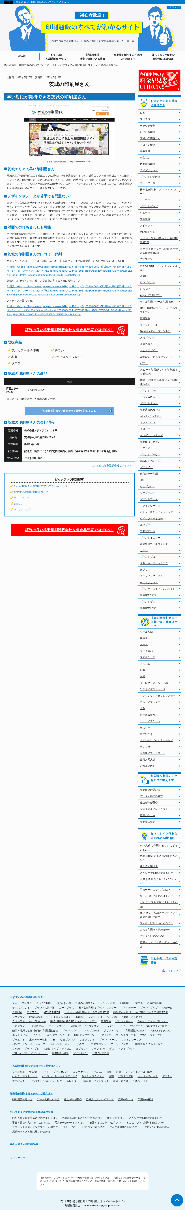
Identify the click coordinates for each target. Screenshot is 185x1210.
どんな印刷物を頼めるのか (155, 929)
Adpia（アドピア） (151, 295)
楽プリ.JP (145, 569)
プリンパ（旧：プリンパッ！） (157, 588)
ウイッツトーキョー (151, 518)
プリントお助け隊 (150, 176)
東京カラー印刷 (149, 473)
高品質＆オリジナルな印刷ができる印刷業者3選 (159, 250)
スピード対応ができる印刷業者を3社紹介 (159, 371)
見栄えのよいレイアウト (154, 808)
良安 (142, 112)
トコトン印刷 (147, 144)
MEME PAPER (148, 231)
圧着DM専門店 (148, 607)
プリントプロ (147, 556)
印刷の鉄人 (146, 344)
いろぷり (145, 288)
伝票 (142, 670)
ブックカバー (147, 650)
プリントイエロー (150, 537)
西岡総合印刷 (147, 163)
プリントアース (149, 499)
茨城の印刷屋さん (150, 138)
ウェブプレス (147, 486)
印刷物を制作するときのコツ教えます (128, 56)
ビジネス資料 (147, 714)
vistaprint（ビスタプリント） (156, 356)
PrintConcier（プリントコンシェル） (159, 267)
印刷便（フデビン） (151, 441)
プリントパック (149, 390)
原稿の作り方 (147, 815)
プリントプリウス (150, 454)
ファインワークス (150, 505)
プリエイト (146, 467)
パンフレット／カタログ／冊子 (157, 695)
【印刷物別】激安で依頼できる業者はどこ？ (164, 622)
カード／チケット (150, 721)
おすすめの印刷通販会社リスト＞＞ (111, 465)
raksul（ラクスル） (151, 416)
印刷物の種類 (147, 821)
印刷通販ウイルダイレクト (155, 543)
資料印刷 (145, 318)
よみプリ (145, 524)
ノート (144, 644)
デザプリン (146, 259)
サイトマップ (173, 970)
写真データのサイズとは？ (155, 889)
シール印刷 (146, 631)
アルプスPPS (147, 396)
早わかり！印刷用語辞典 (164, 960)
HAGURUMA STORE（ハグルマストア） (159, 310)
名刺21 (18, 503)
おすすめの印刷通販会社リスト (57, 56)
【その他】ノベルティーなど (156, 740)
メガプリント (147, 337)
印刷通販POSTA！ (150, 409)
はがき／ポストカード (152, 689)
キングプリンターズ (151, 435)
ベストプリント (149, 582)
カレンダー (146, 746)
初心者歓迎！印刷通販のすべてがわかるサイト (42, 2)
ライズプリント (149, 170)
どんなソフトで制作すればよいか (159, 904)
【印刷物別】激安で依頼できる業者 (92, 56)
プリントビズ (22, 509)
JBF (142, 480)
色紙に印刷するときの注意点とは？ (159, 857)
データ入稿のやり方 (151, 796)
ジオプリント (147, 492)
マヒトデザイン (149, 350)
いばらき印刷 (147, 131)
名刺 (142, 708)
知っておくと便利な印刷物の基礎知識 (163, 56)
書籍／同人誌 (147, 759)
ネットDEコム (148, 422)
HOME (21, 56)
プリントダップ (149, 206)
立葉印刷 (145, 219)
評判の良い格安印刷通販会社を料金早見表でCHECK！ (69, 330)
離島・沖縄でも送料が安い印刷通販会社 (159, 382)
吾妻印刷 (145, 151)
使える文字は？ (149, 866)
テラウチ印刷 (147, 125)
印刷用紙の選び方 (150, 789)
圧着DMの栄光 (148, 595)
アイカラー (146, 199)
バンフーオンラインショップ (156, 511)
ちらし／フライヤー (151, 702)
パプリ (144, 363)
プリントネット (149, 403)
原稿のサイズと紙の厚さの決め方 (159, 944)
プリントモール (149, 324)
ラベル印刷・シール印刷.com (156, 301)
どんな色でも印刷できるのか (156, 872)
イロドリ (145, 428)
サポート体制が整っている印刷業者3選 (159, 240)
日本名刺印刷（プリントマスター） (159, 191)
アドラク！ (146, 225)
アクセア (145, 448)
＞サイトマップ (173, 7)
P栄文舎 (144, 157)
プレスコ (145, 119)
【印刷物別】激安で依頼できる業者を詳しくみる (68, 410)
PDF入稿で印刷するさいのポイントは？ (159, 847)
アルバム (145, 663)
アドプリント (147, 531)
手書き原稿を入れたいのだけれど (159, 881)
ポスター (145, 727)
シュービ (145, 212)
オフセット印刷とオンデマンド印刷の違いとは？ (159, 914)
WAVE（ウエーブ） (151, 460)
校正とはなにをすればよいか (156, 895)
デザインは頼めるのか (152, 936)
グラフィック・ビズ (151, 575)
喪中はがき (146, 734)
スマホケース (147, 657)
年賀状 (144, 638)
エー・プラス (22, 497)
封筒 (142, 676)
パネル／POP (147, 766)
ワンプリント (147, 282)
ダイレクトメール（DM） (154, 682)
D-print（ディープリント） (155, 331)
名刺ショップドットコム (154, 563)
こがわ (144, 550)
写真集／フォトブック (152, 753)
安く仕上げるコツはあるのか (156, 923)
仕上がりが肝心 (149, 802)
